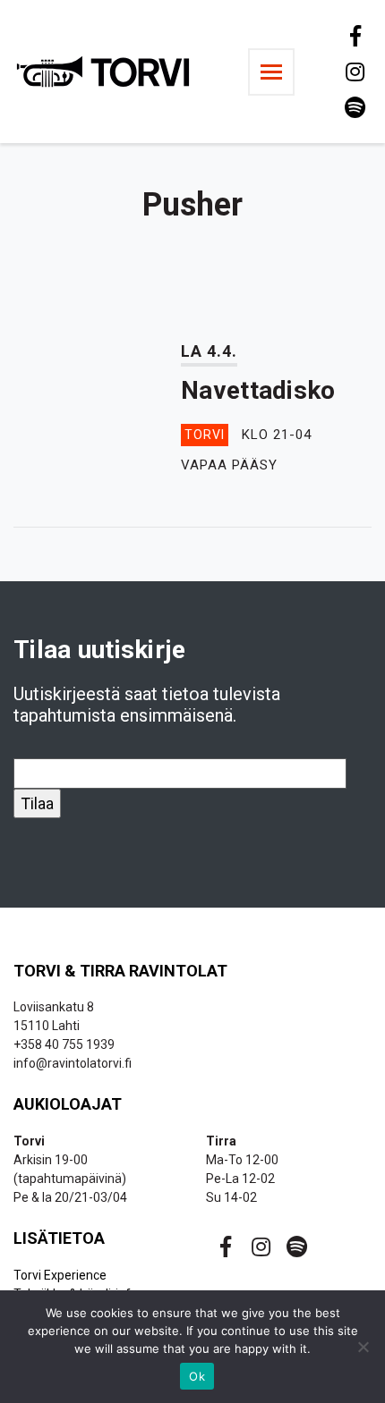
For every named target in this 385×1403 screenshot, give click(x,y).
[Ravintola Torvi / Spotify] (354, 107)
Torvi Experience (60, 1275)
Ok (197, 1376)
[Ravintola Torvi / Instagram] (354, 71)
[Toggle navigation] (271, 72)
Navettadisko (258, 390)
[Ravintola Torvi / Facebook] (354, 36)
